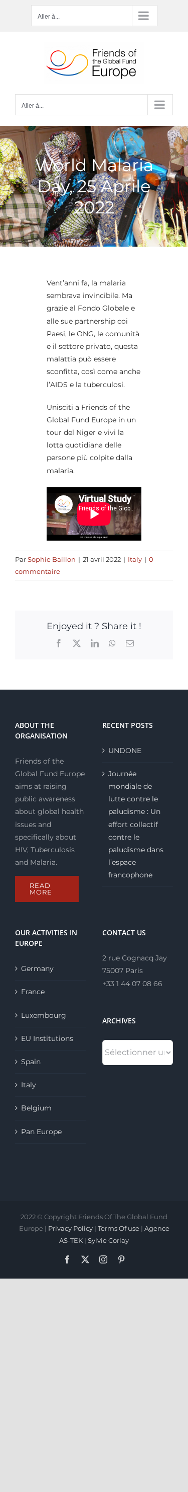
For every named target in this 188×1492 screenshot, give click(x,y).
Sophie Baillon (52, 559)
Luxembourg (43, 1015)
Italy (135, 559)
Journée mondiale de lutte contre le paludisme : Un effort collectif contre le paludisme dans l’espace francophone (135, 824)
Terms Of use (118, 1228)
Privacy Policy (70, 1228)
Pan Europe (41, 1131)
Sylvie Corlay (108, 1240)
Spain (31, 1061)
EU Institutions (47, 1038)
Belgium (36, 1107)
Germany (37, 968)
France (33, 991)
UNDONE (124, 750)
